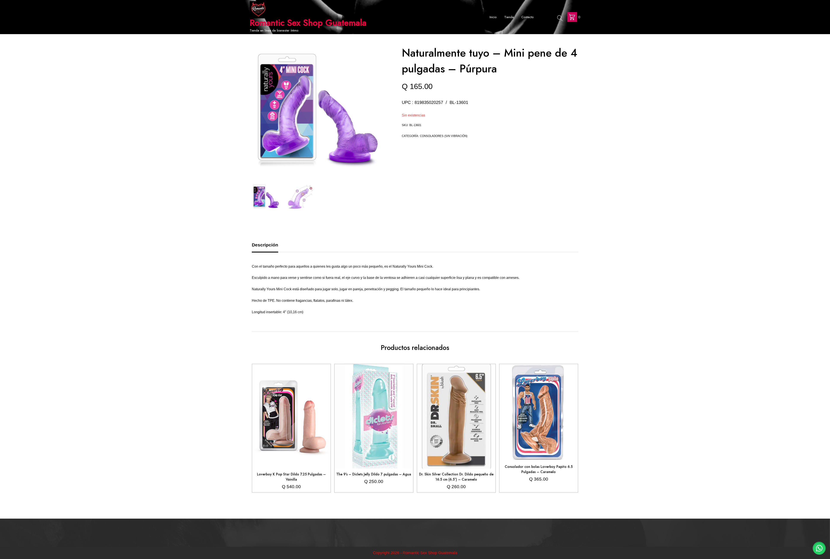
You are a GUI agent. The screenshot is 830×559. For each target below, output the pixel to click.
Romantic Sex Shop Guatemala (308, 22)
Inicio (493, 17)
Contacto (527, 17)
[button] (819, 548)
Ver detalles (291, 419)
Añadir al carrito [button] (291, 406)
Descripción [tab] (265, 244)
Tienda (509, 17)
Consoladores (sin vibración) (443, 136)
